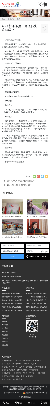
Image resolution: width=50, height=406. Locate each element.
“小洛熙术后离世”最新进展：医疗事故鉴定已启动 (37, 300)
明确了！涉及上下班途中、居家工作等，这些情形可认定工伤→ (37, 303)
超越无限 (28, 397)
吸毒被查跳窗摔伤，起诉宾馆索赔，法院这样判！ (13, 303)
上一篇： (17, 185)
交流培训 (5, 335)
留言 (20, 403)
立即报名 (12, 256)
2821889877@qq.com (13, 277)
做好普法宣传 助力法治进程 (11, 293)
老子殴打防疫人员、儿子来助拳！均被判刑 (13, 310)
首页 (3, 19)
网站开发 (22, 397)
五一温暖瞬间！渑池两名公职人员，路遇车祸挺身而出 (37, 297)
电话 (8, 403)
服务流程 (11, 19)
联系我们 (5, 345)
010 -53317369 (37, 256)
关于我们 (5, 325)
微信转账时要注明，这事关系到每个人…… (13, 300)
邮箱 (33, 403)
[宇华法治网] (12, 4)
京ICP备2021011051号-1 (12, 393)
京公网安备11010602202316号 (36, 393)
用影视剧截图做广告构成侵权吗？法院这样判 (13, 297)
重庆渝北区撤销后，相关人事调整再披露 (37, 307)
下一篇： (19, 181)
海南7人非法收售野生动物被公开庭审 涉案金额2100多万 (13, 307)
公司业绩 (5, 331)
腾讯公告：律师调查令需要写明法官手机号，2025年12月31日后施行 (37, 310)
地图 (45, 403)
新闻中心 (5, 341)
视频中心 (5, 338)
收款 (18, 19)
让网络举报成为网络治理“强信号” (37, 293)
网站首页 (5, 321)
